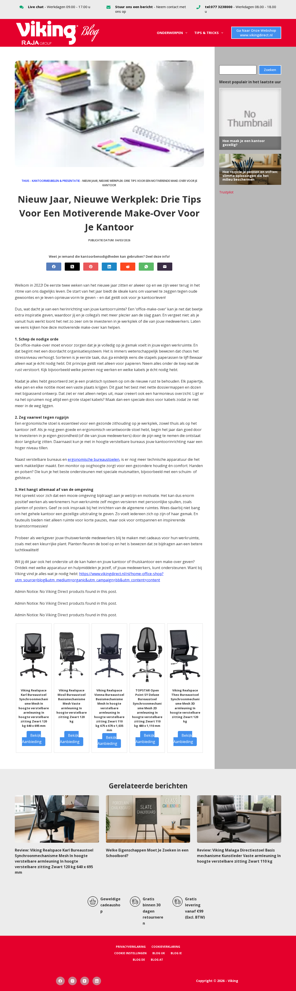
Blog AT (157, 960)
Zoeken (270, 69)
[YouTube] (84, 981)
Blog (90, 33)
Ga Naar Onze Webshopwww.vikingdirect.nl (256, 32)
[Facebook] (53, 267)
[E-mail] (164, 267)
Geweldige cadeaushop (110, 905)
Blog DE (139, 960)
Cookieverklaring (165, 947)
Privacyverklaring (131, 947)
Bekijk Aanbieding (32, 738)
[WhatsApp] (146, 267)
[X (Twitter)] (72, 267)
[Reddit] (127, 267)
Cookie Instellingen (130, 953)
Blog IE (176, 953)
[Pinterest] (90, 267)
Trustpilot (226, 192)
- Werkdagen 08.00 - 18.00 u (240, 9)
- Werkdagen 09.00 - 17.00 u (59, 6)
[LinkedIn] (109, 267)
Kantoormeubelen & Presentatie (56, 181)
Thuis (25, 181)
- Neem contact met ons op (150, 9)
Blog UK (158, 953)
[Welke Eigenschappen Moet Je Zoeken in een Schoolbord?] (148, 819)
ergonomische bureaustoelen (93, 459)
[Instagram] (72, 981)
